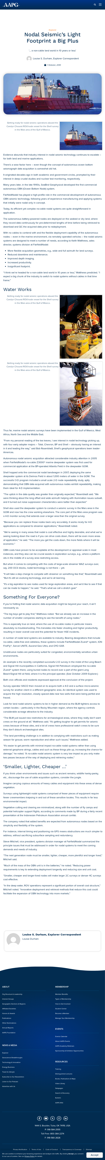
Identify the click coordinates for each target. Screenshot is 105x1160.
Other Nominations (9, 1023)
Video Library (60, 1083)
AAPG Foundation (8, 1032)
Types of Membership (63, 999)
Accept (94, 1155)
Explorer (5, 1053)
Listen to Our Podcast (10, 1081)
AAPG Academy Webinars (64, 1046)
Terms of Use (36, 1149)
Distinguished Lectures (63, 1074)
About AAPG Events (62, 1041)
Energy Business (8, 1067)
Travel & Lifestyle (8, 1072)
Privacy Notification (20, 1149)
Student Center (61, 1008)
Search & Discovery (62, 1093)
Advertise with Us (8, 1086)
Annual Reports (8, 1028)
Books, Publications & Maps (65, 1079)
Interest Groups (8, 999)
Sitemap (89, 1149)
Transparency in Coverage (71, 1149)
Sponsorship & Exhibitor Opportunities (69, 1051)
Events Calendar (61, 1036)
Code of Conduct (52, 1149)
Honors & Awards (8, 1013)
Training (58, 1069)
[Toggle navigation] (100, 4)
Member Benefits (61, 994)
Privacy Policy (30, 1156)
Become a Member (62, 1013)
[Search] (95, 5)
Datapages (59, 1088)
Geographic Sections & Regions (14, 1004)
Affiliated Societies (9, 1008)
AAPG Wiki (59, 1103)
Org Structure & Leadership (12, 994)
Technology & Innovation (11, 1062)
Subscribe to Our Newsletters (13, 1077)
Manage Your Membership (65, 1018)
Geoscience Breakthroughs (12, 1057)
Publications (6, 1018)
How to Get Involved (62, 1004)
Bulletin (58, 1098)
